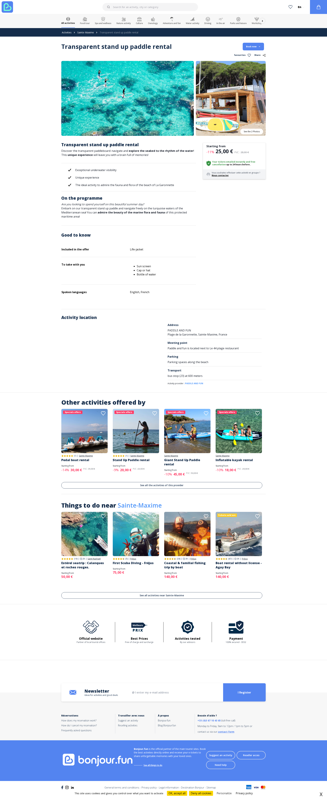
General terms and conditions (121, 787)
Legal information (169, 787)
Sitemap (211, 787)
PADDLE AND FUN (194, 383)
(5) (126, 558)
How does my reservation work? (78, 720)
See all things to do (153, 765)
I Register (244, 692)
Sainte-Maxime (85, 32)
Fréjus (133, 558)
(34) (178, 558)
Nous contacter (220, 175)
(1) (75, 455)
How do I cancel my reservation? (79, 725)
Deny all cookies (201, 793)
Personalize (224, 793)
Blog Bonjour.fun (167, 725)
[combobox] (150, 7)
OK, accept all (177, 793)
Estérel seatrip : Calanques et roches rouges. (82, 565)
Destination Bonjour (192, 787)
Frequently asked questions (76, 730)
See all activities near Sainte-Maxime (162, 595)
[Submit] (109, 7)
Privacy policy (149, 787)
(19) (75, 558)
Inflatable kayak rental (234, 460)
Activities (67, 32)
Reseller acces (251, 755)
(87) (230, 558)
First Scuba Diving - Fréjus (133, 563)
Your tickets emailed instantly (228, 161)
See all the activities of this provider (161, 485)
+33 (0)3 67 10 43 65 (209, 720)
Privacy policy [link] (244, 793)
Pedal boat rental (75, 460)
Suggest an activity (128, 720)
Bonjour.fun (164, 720)
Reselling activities (127, 725)
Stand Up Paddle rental (131, 460)
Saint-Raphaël (94, 558)
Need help (221, 765)
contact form (226, 731)
